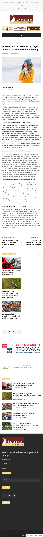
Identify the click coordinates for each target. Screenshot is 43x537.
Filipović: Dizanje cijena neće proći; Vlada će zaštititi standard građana (10, 243)
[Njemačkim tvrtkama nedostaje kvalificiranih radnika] (7, 416)
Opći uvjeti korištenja (21, 532)
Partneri (36, 2)
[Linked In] (23, 9)
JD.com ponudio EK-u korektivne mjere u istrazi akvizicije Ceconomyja (11, 316)
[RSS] (25, 9)
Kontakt (22, 5)
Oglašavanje (20, 2)
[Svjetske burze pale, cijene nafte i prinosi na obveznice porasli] (7, 386)
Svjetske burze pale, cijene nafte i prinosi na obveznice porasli (11, 273)
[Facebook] (18, 9)
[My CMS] (21, 19)
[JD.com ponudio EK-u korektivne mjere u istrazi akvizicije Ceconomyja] (7, 406)
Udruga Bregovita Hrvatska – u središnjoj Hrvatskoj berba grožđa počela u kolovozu (10, 294)
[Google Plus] (14, 331)
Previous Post (9, 237)
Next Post (35, 237)
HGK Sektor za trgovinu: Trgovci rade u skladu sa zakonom (33, 242)
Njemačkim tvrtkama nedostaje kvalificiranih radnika (23, 414)
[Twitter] (20, 9)
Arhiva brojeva (29, 2)
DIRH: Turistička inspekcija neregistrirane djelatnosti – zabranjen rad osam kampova (26, 425)
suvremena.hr (7, 87)
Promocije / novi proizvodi (11, 53)
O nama (6, 2)
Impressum (13, 2)
